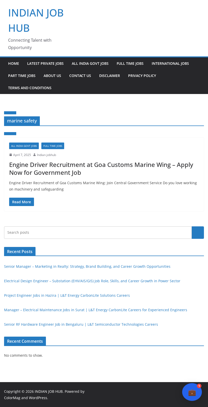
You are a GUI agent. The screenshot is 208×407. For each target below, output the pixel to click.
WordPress (38, 397)
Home (13, 63)
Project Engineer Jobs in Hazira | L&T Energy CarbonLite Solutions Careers (67, 295)
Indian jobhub (46, 155)
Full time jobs (130, 63)
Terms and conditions (29, 87)
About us (52, 75)
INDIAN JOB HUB (49, 391)
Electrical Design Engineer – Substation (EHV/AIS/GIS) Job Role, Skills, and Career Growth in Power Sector (92, 280)
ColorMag (12, 397)
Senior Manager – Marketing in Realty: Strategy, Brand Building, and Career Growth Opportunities (87, 266)
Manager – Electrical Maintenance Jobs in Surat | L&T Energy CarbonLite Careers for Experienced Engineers (95, 309)
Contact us (80, 75)
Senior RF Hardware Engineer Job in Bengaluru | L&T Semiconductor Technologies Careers (81, 324)
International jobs (170, 63)
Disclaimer (109, 75)
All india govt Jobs (90, 63)
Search (198, 232)
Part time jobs (22, 75)
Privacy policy (142, 75)
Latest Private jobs (45, 63)
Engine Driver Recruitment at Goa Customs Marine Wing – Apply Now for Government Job (101, 168)
